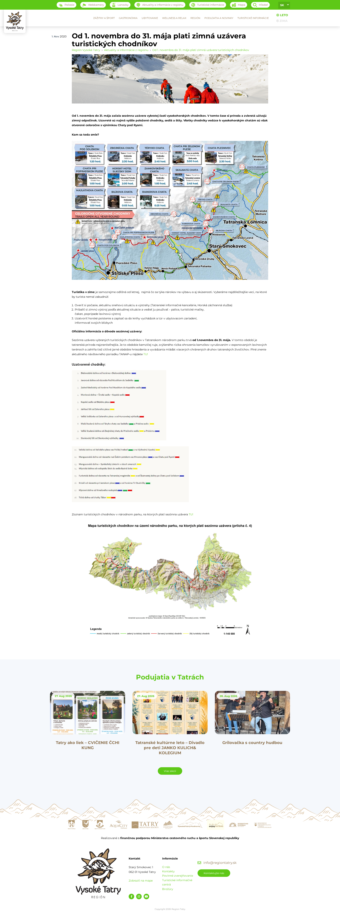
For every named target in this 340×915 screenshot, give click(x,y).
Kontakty (168, 871)
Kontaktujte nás (214, 873)
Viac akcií (170, 771)
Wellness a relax (174, 18)
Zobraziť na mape (141, 880)
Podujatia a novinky (218, 18)
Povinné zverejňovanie (177, 875)
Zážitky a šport (104, 18)
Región (195, 18)
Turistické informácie (253, 18)
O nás (166, 867)
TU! (145, 354)
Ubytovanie (150, 18)
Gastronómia (128, 18)
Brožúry (167, 889)
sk (282, 5)
